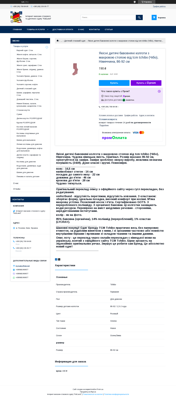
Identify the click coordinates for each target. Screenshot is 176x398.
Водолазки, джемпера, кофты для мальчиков (29, 149)
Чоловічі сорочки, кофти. (27, 84)
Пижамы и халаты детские (28, 176)
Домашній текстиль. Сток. (28, 99)
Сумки (19, 114)
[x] (59, 260)
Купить (114, 83)
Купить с (141, 83)
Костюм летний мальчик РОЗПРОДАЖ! (27, 128)
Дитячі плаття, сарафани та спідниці (29, 156)
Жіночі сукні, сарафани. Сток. (29, 65)
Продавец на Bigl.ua (88, 392)
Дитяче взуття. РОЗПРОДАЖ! (29, 118)
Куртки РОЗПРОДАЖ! (26, 123)
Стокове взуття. (23, 110)
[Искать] (139, 17)
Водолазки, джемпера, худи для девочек (29, 167)
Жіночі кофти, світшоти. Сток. (29, 54)
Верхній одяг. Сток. (25, 50)
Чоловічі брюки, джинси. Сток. (29, 76)
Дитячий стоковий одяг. (75, 41)
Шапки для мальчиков (26, 140)
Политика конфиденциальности (116, 394)
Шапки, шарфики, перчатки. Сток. (28, 94)
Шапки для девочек (25, 172)
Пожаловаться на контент (93, 394)
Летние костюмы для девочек (29, 144)
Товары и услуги (36, 29)
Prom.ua (100, 389)
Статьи (109, 29)
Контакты (94, 29)
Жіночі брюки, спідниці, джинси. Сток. (30, 70)
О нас (81, 29)
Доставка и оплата (62, 29)
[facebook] (56, 260)
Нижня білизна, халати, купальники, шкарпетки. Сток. (29, 104)
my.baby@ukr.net (23, 266)
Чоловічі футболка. (25, 80)
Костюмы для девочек (26, 162)
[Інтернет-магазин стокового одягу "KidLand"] (16, 22)
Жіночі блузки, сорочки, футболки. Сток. (27, 60)
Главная (17, 29)
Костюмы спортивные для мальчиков (28, 134)
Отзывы (16, 189)
